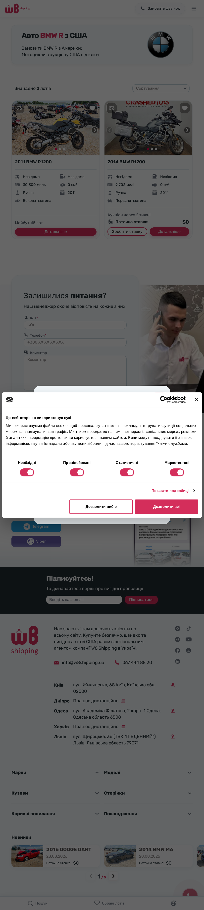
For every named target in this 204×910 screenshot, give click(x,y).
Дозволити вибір (101, 506)
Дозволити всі (166, 506)
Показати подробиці (170, 491)
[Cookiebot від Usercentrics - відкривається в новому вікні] (164, 399)
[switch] (77, 472)
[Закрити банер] (196, 399)
